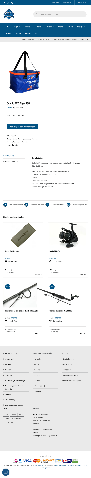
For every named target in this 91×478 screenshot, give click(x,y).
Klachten (8, 394)
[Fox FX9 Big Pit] (68, 235)
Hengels (37, 359)
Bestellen (8, 364)
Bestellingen (68, 359)
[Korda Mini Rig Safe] (23, 235)
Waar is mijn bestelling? (15, 380)
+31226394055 (46, 429)
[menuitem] (7, 26)
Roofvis (37, 380)
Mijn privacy (10, 400)
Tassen (35, 139)
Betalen (8, 370)
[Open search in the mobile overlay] (60, 14)
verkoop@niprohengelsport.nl (45, 436)
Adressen (67, 370)
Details (39, 274)
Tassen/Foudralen (14, 142)
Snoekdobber (10, 423)
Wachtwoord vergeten (72, 380)
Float (21, 415)
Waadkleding (39, 386)
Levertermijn (10, 359)
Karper (20, 139)
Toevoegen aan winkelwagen (22, 127)
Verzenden (9, 375)
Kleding (37, 370)
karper (7, 419)
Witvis (25, 142)
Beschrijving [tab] (8, 156)
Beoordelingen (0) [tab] (10, 161)
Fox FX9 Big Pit (54, 251)
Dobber (13, 415)
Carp (6, 415)
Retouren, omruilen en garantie (14, 387)
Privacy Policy (39, 465)
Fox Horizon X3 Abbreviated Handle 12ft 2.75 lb (21, 310)
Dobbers (37, 391)
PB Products (16, 419)
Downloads (67, 364)
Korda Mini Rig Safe (12, 251)
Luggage (27, 139)
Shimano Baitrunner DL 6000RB (60, 310)
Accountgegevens (70, 375)
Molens (37, 375)
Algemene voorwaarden (14, 405)
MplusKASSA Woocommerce (64, 465)
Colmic (15, 145)
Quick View (13, 261)
